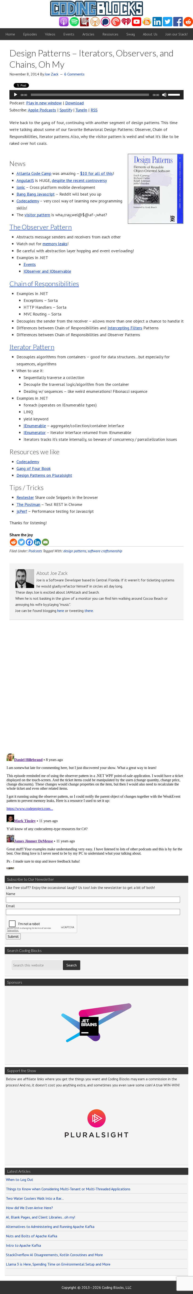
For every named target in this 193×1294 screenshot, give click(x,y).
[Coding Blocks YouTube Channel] (136, 25)
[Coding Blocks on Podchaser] (105, 25)
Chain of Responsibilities (44, 284)
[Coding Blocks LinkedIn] (157, 25)
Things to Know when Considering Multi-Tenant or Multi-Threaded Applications (68, 1189)
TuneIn (81, 110)
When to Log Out (19, 1179)
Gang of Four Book (33, 468)
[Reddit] (13, 542)
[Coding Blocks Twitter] (167, 25)
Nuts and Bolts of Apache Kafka (31, 1236)
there (88, 610)
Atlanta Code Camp (33, 173)
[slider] (174, 94)
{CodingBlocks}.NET (96, 8)
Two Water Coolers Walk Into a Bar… (35, 1198)
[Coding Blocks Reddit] (188, 25)
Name (10, 893)
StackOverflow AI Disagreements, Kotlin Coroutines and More (54, 1254)
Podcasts (35, 550)
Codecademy (27, 201)
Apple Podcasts (42, 110)
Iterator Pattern (31, 347)
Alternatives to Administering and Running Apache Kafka (50, 1226)
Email (10, 905)
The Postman (28, 504)
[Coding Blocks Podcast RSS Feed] (147, 25)
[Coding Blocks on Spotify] (74, 25)
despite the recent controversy (79, 180)
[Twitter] (21, 542)
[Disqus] (96, 688)
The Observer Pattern (40, 227)
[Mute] (164, 94)
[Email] (45, 542)
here (60, 610)
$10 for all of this (96, 173)
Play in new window (44, 103)
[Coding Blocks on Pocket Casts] (116, 25)
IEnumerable (35, 425)
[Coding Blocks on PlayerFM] (84, 25)
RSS (94, 110)
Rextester (25, 497)
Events (30, 264)
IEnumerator (35, 432)
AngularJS (25, 180)
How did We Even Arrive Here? (29, 1207)
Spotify (66, 110)
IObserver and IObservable (47, 271)
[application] (96, 94)
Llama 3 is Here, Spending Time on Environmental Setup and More (58, 1264)
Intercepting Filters (125, 328)
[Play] (15, 94)
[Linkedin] (37, 542)
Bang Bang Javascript (35, 194)
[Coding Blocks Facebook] (178, 25)
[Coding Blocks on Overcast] (95, 25)
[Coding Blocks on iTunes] (63, 25)
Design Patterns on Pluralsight (44, 475)
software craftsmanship (105, 550)
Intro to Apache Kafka (23, 1245)
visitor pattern (37, 214)
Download (74, 103)
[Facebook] (29, 542)
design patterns (74, 550)
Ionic (20, 187)
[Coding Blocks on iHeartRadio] (126, 25)
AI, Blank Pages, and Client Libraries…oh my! (40, 1217)
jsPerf (21, 511)
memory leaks (55, 243)
